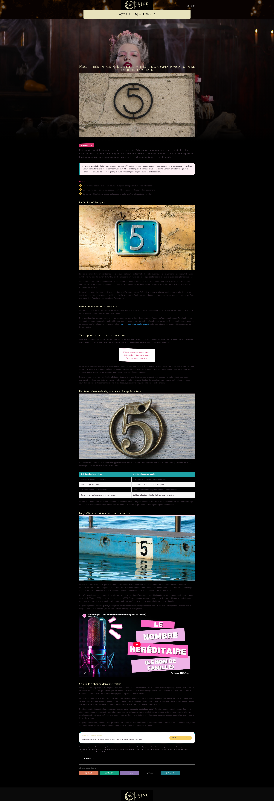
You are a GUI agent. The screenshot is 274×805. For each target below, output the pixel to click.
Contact (191, 6)
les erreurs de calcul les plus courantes (135, 324)
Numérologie (145, 15)
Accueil (125, 15)
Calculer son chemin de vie (181, 738)
